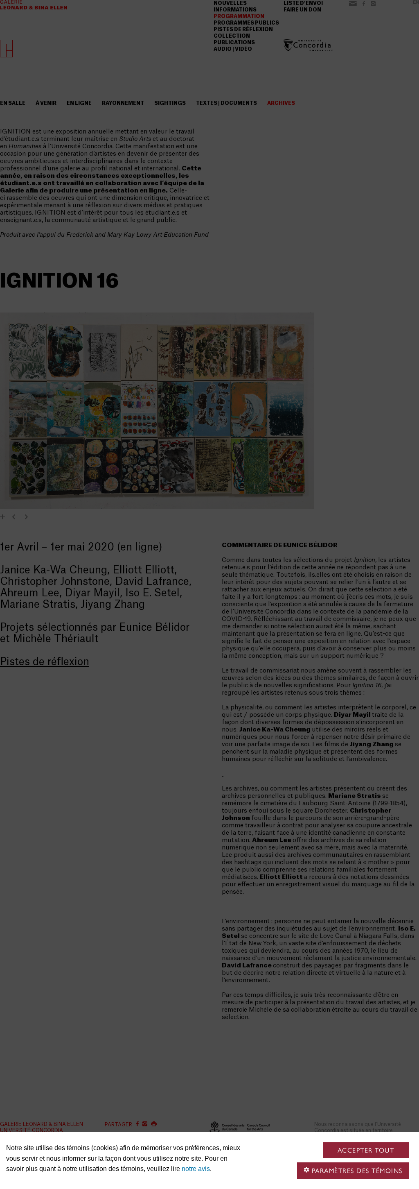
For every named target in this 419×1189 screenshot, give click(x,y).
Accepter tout (366, 1150)
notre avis (196, 1168)
